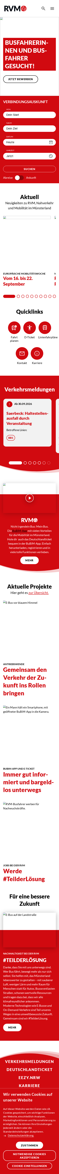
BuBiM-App (19, 530)
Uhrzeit (10, 150)
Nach (9, 123)
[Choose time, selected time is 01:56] (51, 156)
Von (8, 109)
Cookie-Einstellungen (29, 1165)
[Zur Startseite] (15, 8)
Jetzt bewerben (20, 79)
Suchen (29, 168)
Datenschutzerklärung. (21, 1135)
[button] (19, 89)
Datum (9, 136)
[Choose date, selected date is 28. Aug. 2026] (51, 142)
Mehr (29, 560)
